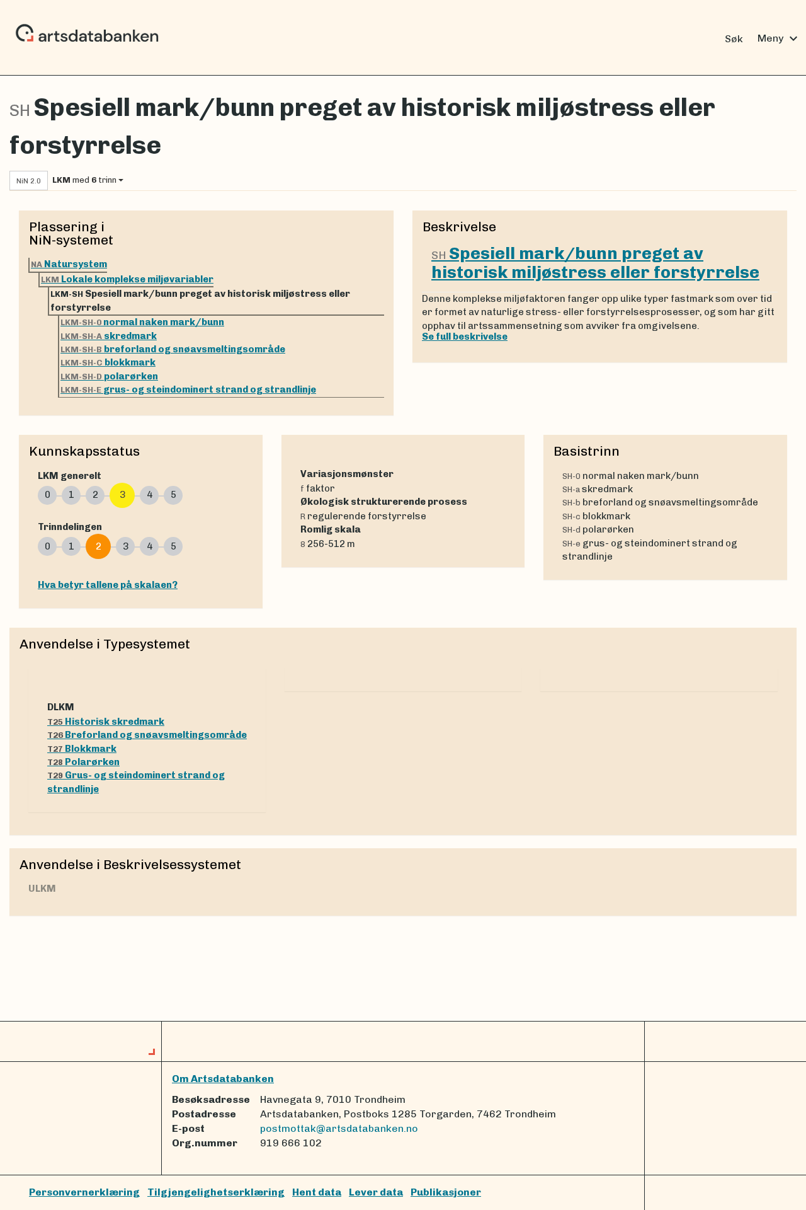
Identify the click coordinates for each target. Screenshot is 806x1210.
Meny (779, 38)
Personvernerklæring (84, 1192)
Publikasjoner (446, 1192)
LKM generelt (69, 475)
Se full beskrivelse (465, 336)
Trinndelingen (70, 527)
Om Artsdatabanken (223, 1079)
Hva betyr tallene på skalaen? (108, 585)
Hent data (316, 1192)
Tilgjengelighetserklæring (216, 1192)
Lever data (376, 1192)
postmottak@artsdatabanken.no (339, 1128)
